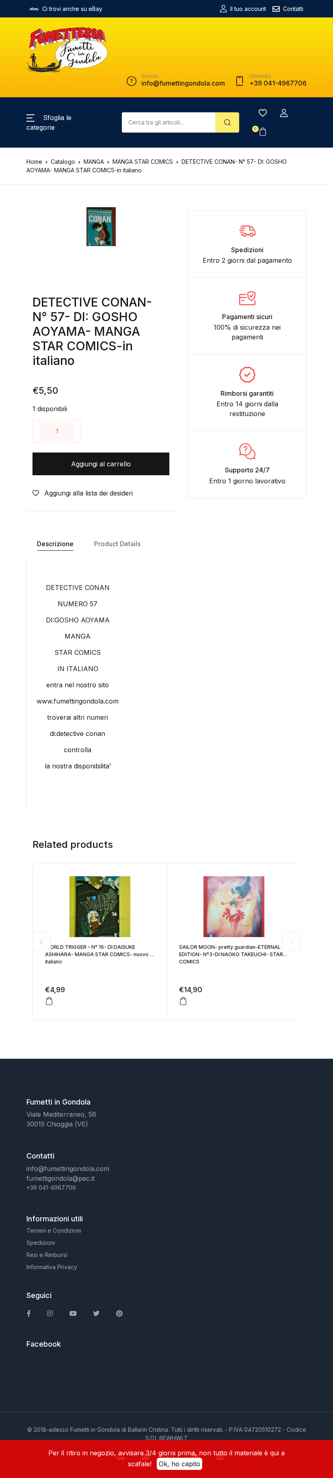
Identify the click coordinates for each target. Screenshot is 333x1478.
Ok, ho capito (179, 1464)
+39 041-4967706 (51, 1187)
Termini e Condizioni (53, 1230)
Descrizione (55, 544)
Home (34, 161)
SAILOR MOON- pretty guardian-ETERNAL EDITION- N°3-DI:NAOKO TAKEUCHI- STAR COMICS (231, 954)
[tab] (55, 544)
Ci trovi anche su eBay (72, 8)
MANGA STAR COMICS (142, 161)
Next (291, 942)
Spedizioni (40, 1242)
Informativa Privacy (51, 1266)
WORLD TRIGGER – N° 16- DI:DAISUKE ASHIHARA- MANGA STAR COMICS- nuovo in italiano (99, 954)
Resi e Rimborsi (46, 1254)
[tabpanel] (101, 226)
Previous (41, 942)
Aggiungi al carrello (101, 464)
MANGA (94, 161)
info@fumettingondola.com (67, 1169)
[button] (283, 113)
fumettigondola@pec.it (60, 1178)
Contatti (293, 8)
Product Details (117, 544)
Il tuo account (248, 8)
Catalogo (63, 161)
